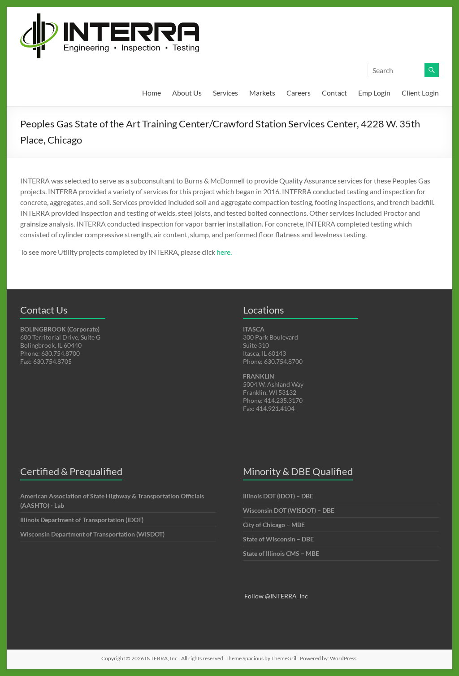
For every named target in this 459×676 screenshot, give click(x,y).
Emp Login (374, 92)
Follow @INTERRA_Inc (276, 596)
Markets (262, 92)
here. (224, 252)
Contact (334, 92)
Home (151, 92)
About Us (187, 92)
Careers (298, 92)
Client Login (420, 92)
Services (225, 92)
